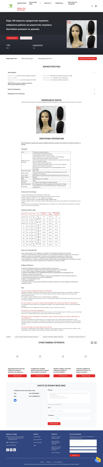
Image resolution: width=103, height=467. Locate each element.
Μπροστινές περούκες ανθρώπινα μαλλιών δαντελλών (56, 448)
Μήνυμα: (50, 390)
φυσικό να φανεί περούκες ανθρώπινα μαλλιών (26, 336)
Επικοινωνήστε (54, 423)
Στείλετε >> (74, 455)
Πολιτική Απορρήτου (58, 462)
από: (49, 407)
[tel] (19, 400)
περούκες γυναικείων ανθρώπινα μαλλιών (53, 336)
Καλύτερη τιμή (12, 38)
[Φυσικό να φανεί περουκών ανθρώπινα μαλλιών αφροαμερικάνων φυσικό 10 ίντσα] (63, 356)
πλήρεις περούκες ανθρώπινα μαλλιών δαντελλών (56, 443)
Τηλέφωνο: (51, 415)
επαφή (34, 445)
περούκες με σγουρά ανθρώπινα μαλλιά (56, 437)
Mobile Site (49, 462)
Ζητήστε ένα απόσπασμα (87, 58)
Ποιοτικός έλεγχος (37, 442)
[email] (15, 400)
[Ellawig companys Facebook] (7, 450)
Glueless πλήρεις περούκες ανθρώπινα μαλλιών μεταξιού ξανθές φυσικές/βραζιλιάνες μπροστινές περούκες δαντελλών (17, 372)
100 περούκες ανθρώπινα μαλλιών (76, 336)
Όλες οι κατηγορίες (56, 452)
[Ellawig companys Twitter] (11, 450)
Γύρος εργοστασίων (37, 439)
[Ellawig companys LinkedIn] (14, 450)
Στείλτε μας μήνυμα (26, 38)
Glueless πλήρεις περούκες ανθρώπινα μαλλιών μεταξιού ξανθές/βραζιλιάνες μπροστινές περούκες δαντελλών (39, 372)
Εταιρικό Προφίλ (36, 436)
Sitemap (42, 462)
